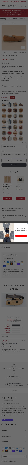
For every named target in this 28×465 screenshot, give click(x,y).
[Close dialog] (27, 223)
